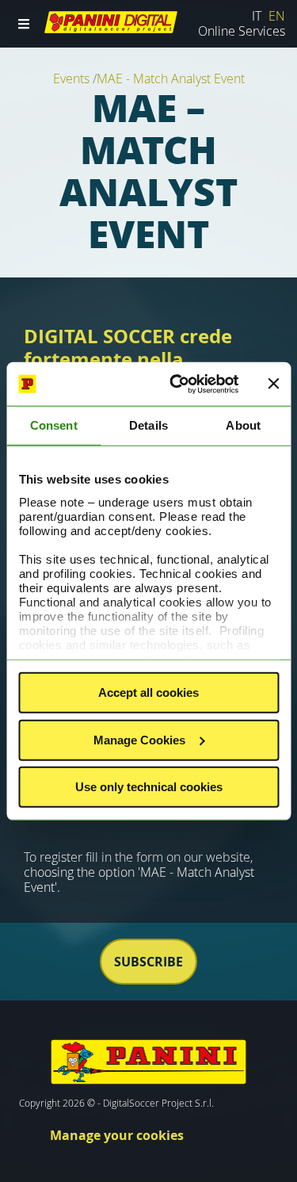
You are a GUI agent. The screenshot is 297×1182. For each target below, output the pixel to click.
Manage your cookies (117, 1135)
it (258, 16)
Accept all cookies (148, 692)
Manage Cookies (139, 739)
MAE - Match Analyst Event (171, 78)
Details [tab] (148, 425)
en (276, 16)
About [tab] (243, 425)
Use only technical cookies (149, 787)
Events (73, 78)
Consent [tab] (54, 425)
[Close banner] (273, 383)
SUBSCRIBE (148, 961)
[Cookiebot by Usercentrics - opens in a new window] (177, 383)
